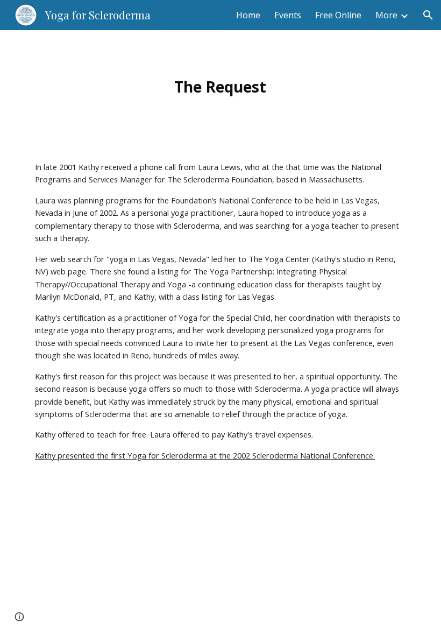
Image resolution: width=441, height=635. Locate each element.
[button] (428, 15)
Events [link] (287, 15)
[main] (221, 87)
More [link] (386, 15)
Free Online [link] (338, 15)
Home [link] (248, 15)
